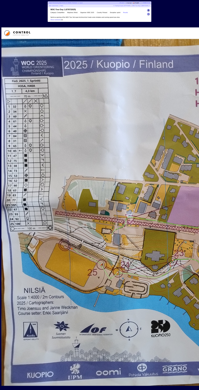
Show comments (55, 20)
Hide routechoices (53, 5)
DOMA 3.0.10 (146, 2)
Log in (81, 2)
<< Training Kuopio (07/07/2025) (122, 5)
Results (125, 12)
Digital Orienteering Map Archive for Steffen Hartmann (63, 2)
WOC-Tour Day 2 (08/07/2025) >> (141, 5)
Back (61, 5)
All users (122, 2)
